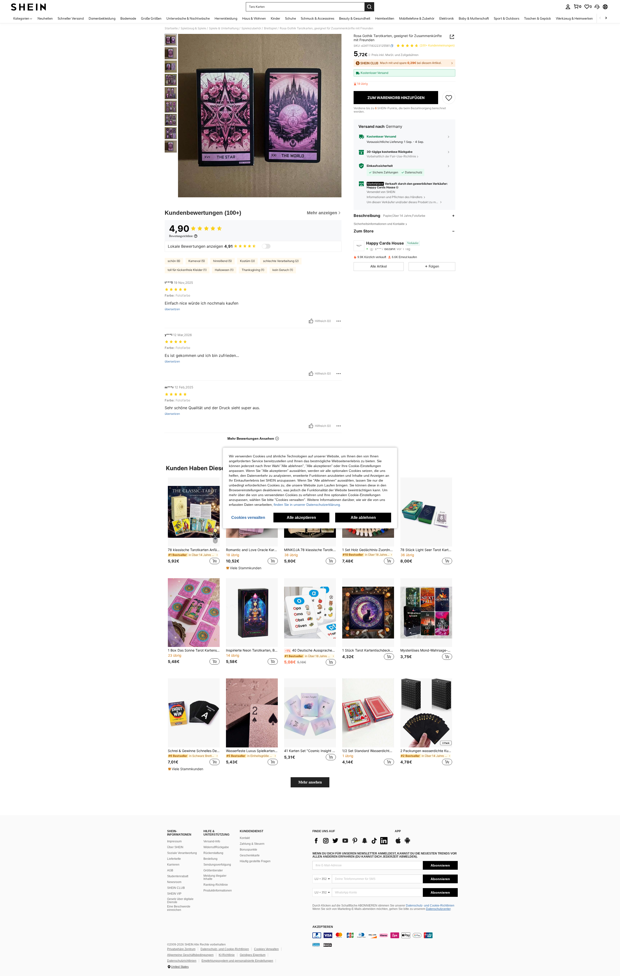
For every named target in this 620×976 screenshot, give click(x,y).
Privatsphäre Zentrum (181, 949)
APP (398, 831)
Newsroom (174, 882)
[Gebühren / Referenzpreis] (369, 55)
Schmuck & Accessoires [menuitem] (317, 18)
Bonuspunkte (248, 849)
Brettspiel (270, 28)
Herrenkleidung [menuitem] (226, 18)
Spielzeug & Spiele (193, 28)
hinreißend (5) (222, 261)
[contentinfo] (385, 935)
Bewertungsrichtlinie (181, 236)
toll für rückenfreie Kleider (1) (187, 270)
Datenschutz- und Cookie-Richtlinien (430, 905)
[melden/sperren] (338, 321)
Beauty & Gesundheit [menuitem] (354, 18)
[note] (244, 568)
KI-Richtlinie (227, 955)
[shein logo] (28, 7)
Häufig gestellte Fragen (255, 861)
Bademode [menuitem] (128, 18)
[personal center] (568, 7)
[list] (351, 840)
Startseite (171, 28)
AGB (170, 870)
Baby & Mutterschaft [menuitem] (474, 18)
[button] (597, 7)
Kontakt (245, 838)
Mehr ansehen (310, 782)
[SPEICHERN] (448, 97)
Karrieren (173, 864)
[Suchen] (369, 6)
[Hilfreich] (311, 321)
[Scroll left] (600, 18)
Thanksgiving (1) (253, 270)
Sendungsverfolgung (217, 864)
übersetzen (172, 309)
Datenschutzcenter (438, 909)
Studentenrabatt (177, 876)
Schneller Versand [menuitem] (71, 18)
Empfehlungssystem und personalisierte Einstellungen (237, 960)
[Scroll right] (606, 18)
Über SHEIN (175, 847)
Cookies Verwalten (266, 949)
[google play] (407, 843)
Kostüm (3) (247, 261)
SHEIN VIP (174, 893)
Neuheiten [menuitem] (45, 18)
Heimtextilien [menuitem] (384, 18)
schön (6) (174, 261)
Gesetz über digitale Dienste (180, 900)
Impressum (174, 841)
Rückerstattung (213, 853)
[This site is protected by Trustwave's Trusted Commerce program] (316, 944)
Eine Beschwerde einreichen (178, 908)
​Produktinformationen (217, 890)
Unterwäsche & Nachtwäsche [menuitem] (188, 18)
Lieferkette (174, 859)
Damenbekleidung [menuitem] (102, 18)
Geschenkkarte (250, 855)
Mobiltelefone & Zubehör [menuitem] (416, 18)
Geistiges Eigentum (252, 955)
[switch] (266, 246)
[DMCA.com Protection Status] (327, 944)
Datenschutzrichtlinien (181, 960)
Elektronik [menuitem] (446, 18)
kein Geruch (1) (282, 270)
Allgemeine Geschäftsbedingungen (190, 955)
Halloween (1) (224, 270)
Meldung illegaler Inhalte (214, 877)
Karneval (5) (196, 261)
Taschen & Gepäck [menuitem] (537, 18)
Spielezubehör (251, 28)
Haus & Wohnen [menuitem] (254, 18)
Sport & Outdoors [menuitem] (506, 18)
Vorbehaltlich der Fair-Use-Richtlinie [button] (391, 156)
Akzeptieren (322, 927)
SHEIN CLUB (176, 888)
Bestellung (210, 859)
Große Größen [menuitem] (151, 18)
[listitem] (194, 524)
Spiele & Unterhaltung (224, 28)
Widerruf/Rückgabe (216, 847)
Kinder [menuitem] (275, 18)
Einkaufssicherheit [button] (380, 166)
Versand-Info (211, 841)
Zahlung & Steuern (252, 843)
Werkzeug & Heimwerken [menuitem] (574, 18)
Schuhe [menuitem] (290, 18)
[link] (577, 6)
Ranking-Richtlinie (215, 884)
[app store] (398, 843)
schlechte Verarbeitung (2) (281, 261)
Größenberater (213, 870)
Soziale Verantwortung (182, 853)
